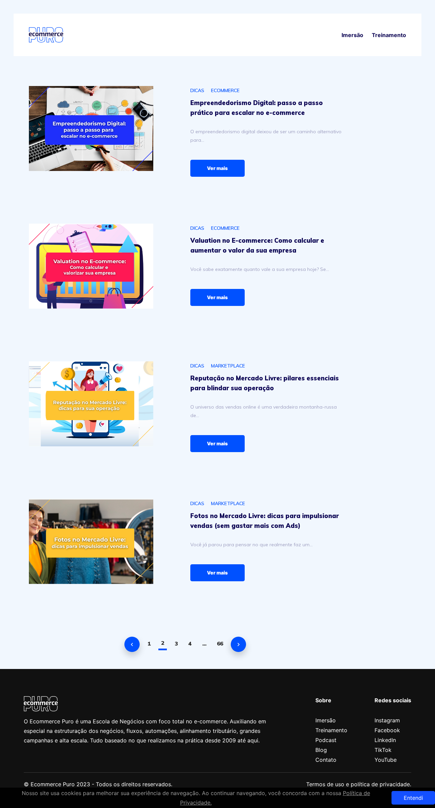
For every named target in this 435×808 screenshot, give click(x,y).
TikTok (383, 749)
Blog (321, 749)
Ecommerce (225, 90)
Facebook (387, 730)
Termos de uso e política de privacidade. (358, 784)
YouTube (386, 759)
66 (220, 643)
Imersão (352, 35)
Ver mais (217, 168)
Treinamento (389, 35)
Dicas (197, 90)
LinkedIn (385, 740)
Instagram (387, 720)
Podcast (325, 740)
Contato (325, 759)
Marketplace (228, 366)
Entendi (413, 797)
